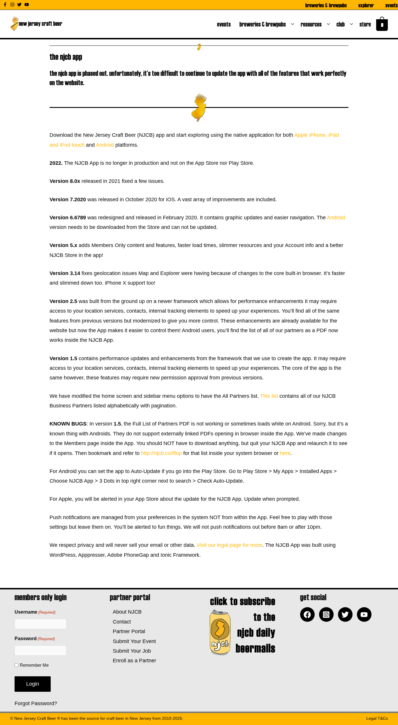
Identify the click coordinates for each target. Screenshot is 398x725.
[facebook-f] (6, 4)
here (285, 453)
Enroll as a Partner (133, 660)
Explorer (366, 5)
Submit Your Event (133, 641)
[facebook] (309, 614)
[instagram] (13, 4)
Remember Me (34, 665)
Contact (120, 622)
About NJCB (126, 612)
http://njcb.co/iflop (162, 453)
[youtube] (27, 4)
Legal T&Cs (377, 718)
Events (391, 5)
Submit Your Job (130, 651)
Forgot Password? (36, 703)
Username (35, 612)
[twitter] (20, 4)
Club (342, 23)
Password (35, 638)
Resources (312, 23)
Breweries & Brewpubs (326, 5)
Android (105, 145)
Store (366, 23)
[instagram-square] (328, 614)
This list (269, 396)
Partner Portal (127, 631)
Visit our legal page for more (229, 545)
